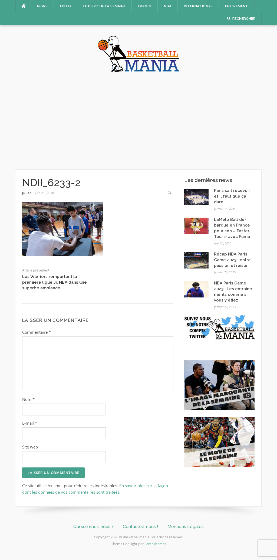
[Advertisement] (138, 121)
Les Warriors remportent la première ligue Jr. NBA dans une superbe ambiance (54, 282)
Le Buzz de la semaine (104, 6)
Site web (30, 447)
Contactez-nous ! (140, 526)
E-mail (29, 423)
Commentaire (36, 332)
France (145, 6)
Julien (27, 193)
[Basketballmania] (138, 53)
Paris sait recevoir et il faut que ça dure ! (232, 196)
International (198, 6)
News (42, 6)
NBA (168, 6)
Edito (65, 6)
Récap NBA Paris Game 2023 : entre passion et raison (232, 260)
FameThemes (155, 543)
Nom (28, 399)
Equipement (236, 6)
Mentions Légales (185, 526)
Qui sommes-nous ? (93, 526)
